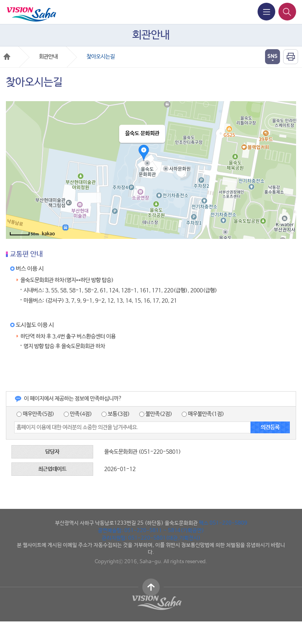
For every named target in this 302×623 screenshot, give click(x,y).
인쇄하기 (290, 56)
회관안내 (48, 57)
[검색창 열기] (287, 11)
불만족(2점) (158, 414)
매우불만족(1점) (205, 414)
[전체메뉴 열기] (266, 11)
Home (7, 56)
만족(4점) (80, 414)
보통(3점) (118, 414)
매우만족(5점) (38, 414)
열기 (272, 56)
